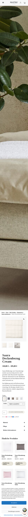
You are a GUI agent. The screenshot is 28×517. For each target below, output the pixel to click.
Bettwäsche (20, 312)
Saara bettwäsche (6, 314)
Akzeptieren (14, 502)
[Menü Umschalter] (3, 2)
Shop (7, 312)
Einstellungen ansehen (14, 511)
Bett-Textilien (13, 312)
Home (3, 312)
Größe (5, 403)
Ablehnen (14, 507)
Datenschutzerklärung (8, 515)
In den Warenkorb (16, 412)
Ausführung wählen (6, 463)
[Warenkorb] (24, 3)
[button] (23, 319)
